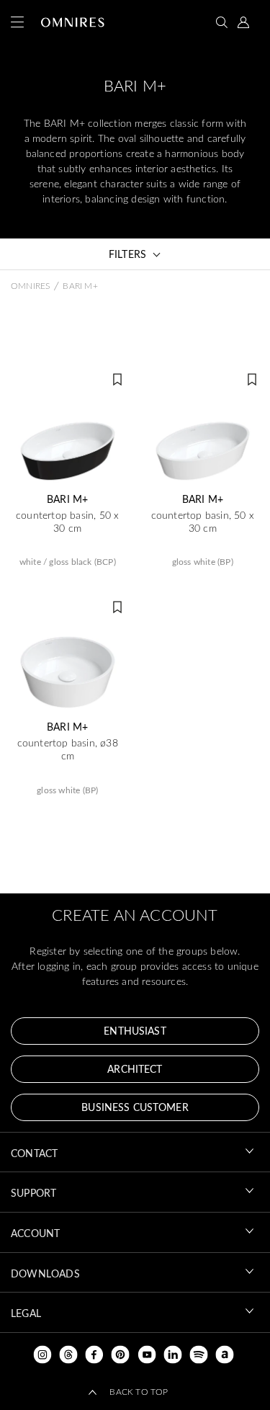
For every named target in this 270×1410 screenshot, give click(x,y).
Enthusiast (135, 1031)
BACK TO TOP (138, 1391)
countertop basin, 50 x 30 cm (67, 522)
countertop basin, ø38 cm (67, 749)
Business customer (134, 1107)
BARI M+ (67, 499)
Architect (134, 1069)
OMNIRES (30, 285)
